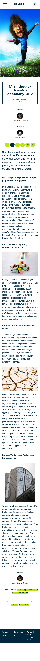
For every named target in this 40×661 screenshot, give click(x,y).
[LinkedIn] (30, 639)
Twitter (14, 604)
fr (32, 145)
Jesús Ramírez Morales (20, 120)
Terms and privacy (30, 633)
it (22, 145)
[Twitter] (29, 637)
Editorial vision (19, 632)
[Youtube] (35, 637)
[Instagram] (32, 637)
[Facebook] (27, 637)
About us (5, 632)
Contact (4, 635)
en (17, 145)
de (28, 145)
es (12, 145)
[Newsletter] (28, 639)
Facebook (24, 604)
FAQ (15, 635)
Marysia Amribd (20, 137)
